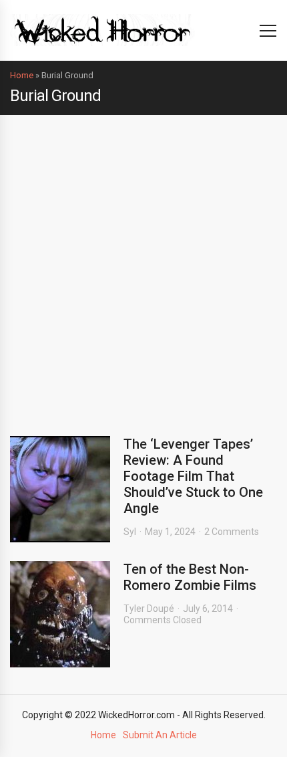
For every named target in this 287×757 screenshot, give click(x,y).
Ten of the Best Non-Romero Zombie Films (189, 577)
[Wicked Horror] (102, 29)
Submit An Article (160, 735)
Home (21, 75)
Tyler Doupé (148, 608)
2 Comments (231, 531)
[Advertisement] (143, 265)
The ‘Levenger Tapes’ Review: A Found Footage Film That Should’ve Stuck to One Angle (193, 476)
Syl (129, 531)
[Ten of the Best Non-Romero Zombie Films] (60, 614)
